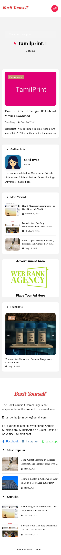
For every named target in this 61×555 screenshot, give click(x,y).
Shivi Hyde (31, 159)
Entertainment (15, 77)
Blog (11, 318)
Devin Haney (10, 122)
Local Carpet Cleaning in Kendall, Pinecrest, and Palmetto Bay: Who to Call (38, 243)
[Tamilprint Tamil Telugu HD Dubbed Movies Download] (30, 89)
